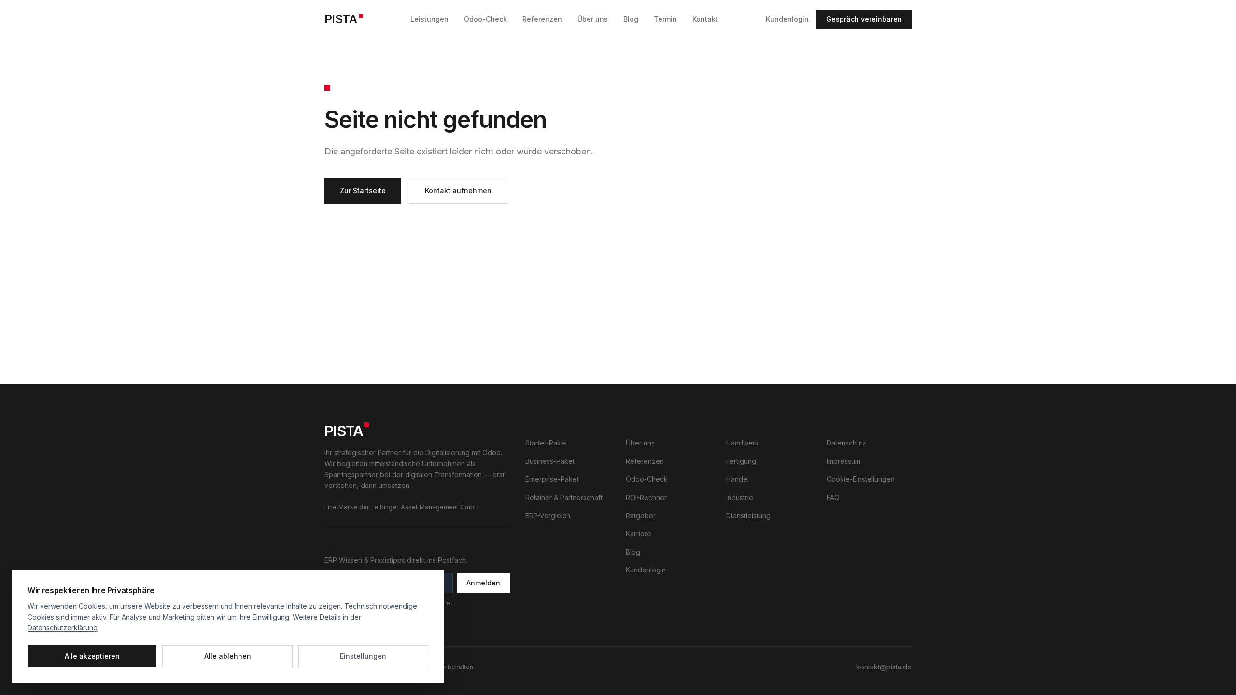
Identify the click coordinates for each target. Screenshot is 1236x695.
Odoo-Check (485, 19)
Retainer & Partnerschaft (564, 497)
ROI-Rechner (646, 497)
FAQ (833, 497)
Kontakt (705, 19)
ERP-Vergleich (547, 516)
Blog (630, 19)
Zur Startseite (363, 190)
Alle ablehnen (227, 656)
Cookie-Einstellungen (861, 479)
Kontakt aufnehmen (458, 190)
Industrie (739, 497)
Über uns (592, 19)
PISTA (340, 19)
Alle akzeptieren (92, 656)
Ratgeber (641, 516)
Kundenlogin (787, 19)
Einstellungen (363, 656)
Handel (737, 479)
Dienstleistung (748, 516)
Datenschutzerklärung (63, 628)
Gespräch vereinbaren (864, 19)
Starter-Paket (546, 443)
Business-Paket (550, 461)
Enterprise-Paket (552, 479)
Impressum (843, 461)
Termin (665, 19)
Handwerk (742, 443)
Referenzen (542, 19)
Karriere (638, 533)
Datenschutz (846, 443)
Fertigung (741, 461)
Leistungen (429, 19)
